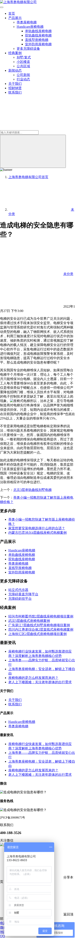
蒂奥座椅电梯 (27, 22)
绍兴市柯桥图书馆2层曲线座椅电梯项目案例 (40, 616)
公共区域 (23, 66)
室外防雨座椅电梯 (38, 44)
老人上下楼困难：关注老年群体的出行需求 (40, 682)
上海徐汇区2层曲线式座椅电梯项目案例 (37, 634)
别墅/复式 (24, 57)
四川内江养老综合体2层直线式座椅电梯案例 (40, 629)
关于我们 (15, 83)
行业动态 (23, 79)
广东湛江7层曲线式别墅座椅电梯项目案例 (39, 625)
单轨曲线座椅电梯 (38, 31)
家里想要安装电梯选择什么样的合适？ (36, 528)
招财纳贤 (15, 88)
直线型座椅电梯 (36, 40)
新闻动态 (15, 70)
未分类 (68, 274)
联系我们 (15, 92)
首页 (11, 13)
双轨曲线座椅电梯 (38, 35)
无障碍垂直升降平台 (23, 594)
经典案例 (15, 53)
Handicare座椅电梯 (30, 26)
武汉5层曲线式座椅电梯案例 (29, 620)
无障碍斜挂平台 (20, 598)
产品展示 (15, 18)
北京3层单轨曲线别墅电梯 (32, 490)
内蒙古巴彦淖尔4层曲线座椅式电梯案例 (37, 532)
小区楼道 (23, 61)
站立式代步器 (18, 590)
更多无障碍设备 (28, 48)
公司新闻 (23, 75)
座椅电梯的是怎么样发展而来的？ (33, 677)
